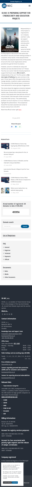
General (7, 247)
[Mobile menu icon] (30, 6)
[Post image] (5, 146)
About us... (4, 311)
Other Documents (10, 277)
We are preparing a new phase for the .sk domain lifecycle (16, 153)
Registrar (7, 250)
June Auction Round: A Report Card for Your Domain (16, 170)
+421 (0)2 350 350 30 (7, 338)
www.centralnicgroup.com (9, 397)
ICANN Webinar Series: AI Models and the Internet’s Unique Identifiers (16, 162)
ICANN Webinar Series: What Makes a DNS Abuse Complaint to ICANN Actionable (21, 180)
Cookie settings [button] (7, 482)
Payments (8, 256)
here (20, 109)
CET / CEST (17, 344)
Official (7, 259)
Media (6, 274)
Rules (6, 271)
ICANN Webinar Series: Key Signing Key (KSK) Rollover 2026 (20, 145)
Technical (7, 253)
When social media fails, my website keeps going (19, 189)
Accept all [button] (15, 482)
